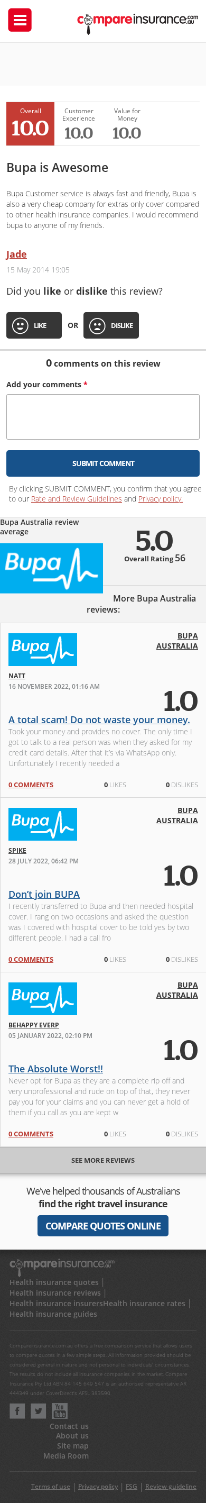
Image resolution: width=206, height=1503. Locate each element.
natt (16, 675)
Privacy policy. (160, 499)
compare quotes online (103, 1225)
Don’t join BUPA (44, 894)
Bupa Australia (177, 641)
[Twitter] (38, 1416)
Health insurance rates (144, 1303)
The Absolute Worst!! (55, 1068)
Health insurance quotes (54, 1282)
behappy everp (33, 1025)
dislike (122, 325)
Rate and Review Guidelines (76, 499)
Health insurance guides (53, 1314)
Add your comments (47, 384)
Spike (17, 850)
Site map (73, 1446)
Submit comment (103, 463)
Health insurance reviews (55, 1293)
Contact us (69, 1426)
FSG (131, 1486)
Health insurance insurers (56, 1303)
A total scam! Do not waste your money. (99, 719)
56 (180, 557)
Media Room (66, 1456)
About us (72, 1436)
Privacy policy (98, 1486)
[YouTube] (60, 1416)
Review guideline (170, 1486)
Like (40, 325)
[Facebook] (17, 1416)
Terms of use (50, 1486)
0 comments (30, 784)
